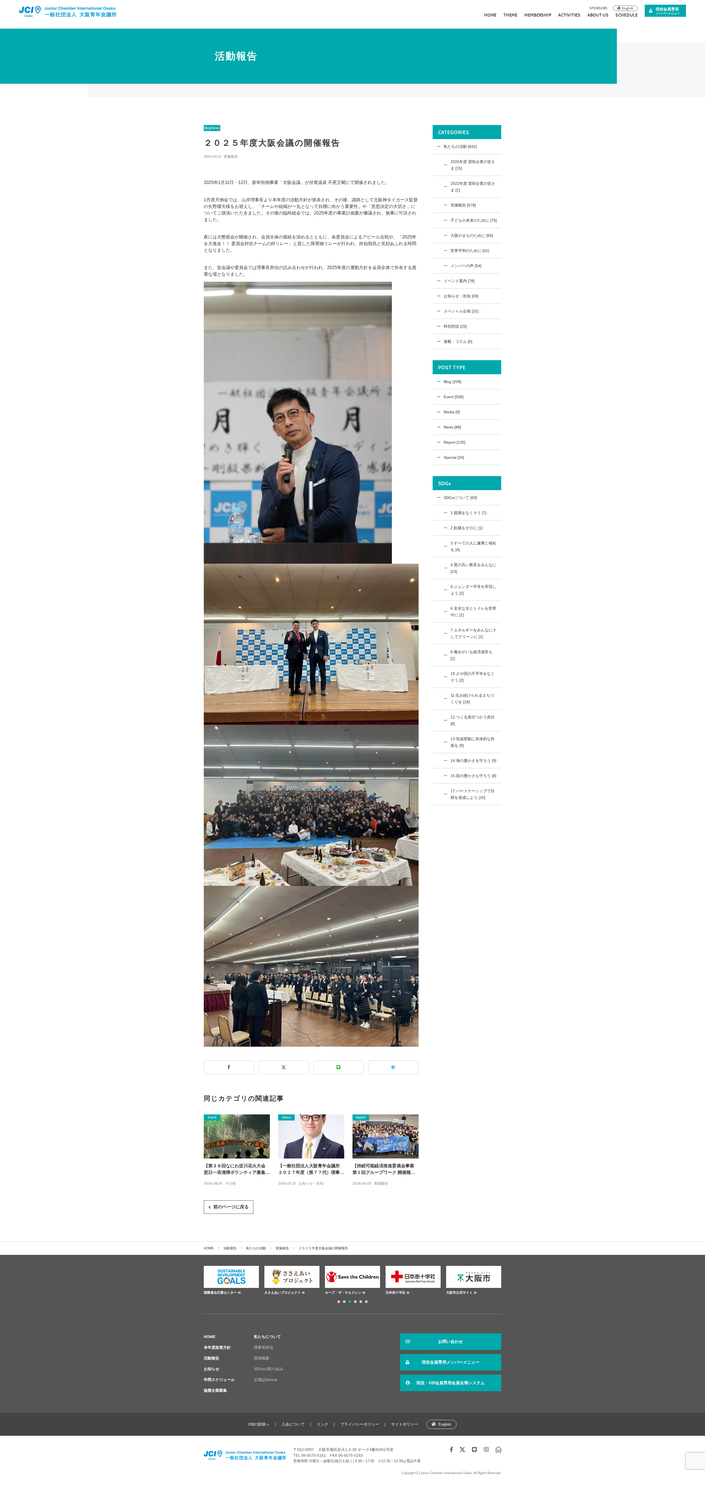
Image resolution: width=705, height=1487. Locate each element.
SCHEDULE (626, 15)
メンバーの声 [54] (466, 266)
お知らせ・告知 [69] (461, 296)
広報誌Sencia (265, 1379)
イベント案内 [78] (459, 281)
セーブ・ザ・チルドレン (282, 1293)
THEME (510, 15)
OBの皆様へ (258, 1424)
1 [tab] (338, 1301)
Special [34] (454, 457)
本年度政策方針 (217, 1347)
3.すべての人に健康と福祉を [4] (473, 546)
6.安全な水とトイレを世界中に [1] (473, 611)
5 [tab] (360, 1301)
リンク (322, 1424)
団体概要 (261, 1358)
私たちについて (267, 1336)
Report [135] (454, 442)
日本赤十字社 (335, 1293)
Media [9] (452, 412)
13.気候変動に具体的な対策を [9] (473, 742)
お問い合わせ (450, 1341)
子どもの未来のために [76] (474, 220)
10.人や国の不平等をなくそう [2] (473, 676)
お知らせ (211, 1369)
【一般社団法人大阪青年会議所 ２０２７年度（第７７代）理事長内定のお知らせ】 (311, 1169)
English (628, 8)
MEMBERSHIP (538, 15)
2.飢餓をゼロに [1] (466, 528)
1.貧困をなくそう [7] (468, 513)
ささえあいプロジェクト (222, 1293)
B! (393, 1067)
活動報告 (230, 1248)
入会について (293, 1424)
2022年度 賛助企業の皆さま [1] (473, 186)
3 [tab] (349, 1301)
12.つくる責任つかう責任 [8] (473, 720)
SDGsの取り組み (268, 1369)
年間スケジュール (219, 1379)
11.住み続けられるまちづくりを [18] (472, 698)
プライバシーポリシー (359, 1424)
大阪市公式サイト (399, 1293)
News (215, 128)
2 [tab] (344, 1301)
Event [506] (453, 397)
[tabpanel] (231, 1281)
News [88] (452, 427)
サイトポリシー (404, 1424)
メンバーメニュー (668, 11)
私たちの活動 (256, 1248)
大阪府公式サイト (459, 1293)
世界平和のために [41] (470, 250)
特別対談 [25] (455, 326)
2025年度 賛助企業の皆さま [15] (473, 164)
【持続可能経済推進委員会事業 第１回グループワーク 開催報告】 (383, 1169)
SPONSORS (598, 8)
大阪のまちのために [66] (472, 235)
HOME (490, 15)
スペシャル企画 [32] (461, 311)
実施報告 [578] (463, 205)
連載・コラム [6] (458, 341)
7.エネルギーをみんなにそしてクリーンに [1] (473, 633)
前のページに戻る (231, 1206)
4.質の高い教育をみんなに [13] (473, 568)
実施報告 (231, 156)
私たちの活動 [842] (460, 146)
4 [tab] (355, 1301)
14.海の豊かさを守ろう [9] (473, 760)
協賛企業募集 (215, 1390)
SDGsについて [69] (460, 497)
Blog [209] (452, 381)
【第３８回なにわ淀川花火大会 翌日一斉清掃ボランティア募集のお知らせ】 (237, 1169)
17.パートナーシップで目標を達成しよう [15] (473, 794)
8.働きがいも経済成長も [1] (471, 655)
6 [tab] (366, 1301)
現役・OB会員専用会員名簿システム (450, 1382)
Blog (207, 128)
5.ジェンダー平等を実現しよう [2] (473, 589)
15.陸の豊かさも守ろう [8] (473, 776)
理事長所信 (263, 1347)
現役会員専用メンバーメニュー (450, 1362)
